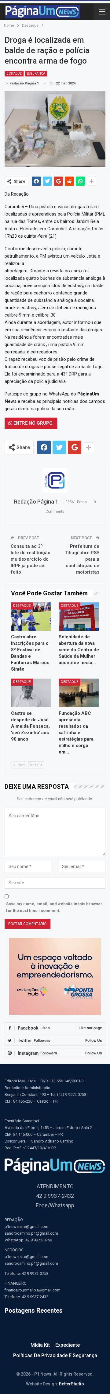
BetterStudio (71, 1383)
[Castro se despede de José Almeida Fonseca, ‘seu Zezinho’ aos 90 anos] (31, 693)
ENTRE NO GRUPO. (32, 423)
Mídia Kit (40, 1345)
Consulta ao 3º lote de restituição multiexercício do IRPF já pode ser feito (30, 559)
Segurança (36, 73)
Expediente (67, 1345)
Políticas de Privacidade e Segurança (55, 1355)
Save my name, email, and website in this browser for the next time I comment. (54, 907)
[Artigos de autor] (55, 480)
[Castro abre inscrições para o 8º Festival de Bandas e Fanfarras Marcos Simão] (31, 616)
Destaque (14, 73)
